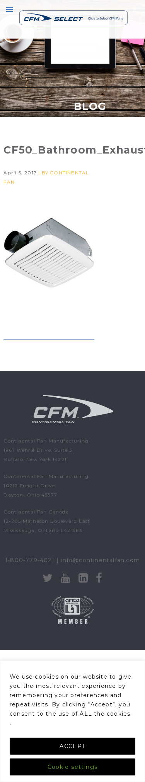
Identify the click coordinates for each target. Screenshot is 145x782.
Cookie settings (73, 766)
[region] (72, 721)
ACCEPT (72, 746)
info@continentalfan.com (100, 560)
